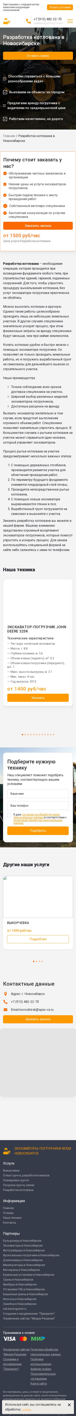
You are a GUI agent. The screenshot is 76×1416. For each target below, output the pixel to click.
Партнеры (11, 1233)
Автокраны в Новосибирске (21, 1269)
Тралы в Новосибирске (18, 1279)
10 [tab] (48, 734)
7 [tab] (39, 734)
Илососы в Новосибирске (19, 1299)
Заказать (38, 698)
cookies (26, 1409)
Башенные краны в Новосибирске (25, 1294)
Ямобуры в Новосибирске (20, 1284)
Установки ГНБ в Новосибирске (24, 1289)
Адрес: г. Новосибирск (28, 994)
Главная (9, 136)
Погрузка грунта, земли (18, 1185)
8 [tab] (42, 734)
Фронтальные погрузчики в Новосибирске (31, 1255)
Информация (14, 1201)
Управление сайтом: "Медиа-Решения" (29, 1318)
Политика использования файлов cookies (41, 1364)
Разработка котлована (18, 1190)
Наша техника (12, 1217)
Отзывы (8, 1212)
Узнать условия (60, 7)
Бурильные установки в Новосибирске (28, 1274)
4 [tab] (31, 734)
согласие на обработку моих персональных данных (36, 816)
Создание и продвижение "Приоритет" (12, 1364)
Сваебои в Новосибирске (19, 1304)
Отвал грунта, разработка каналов (26, 1175)
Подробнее (38, 939)
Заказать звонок (38, 226)
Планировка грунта (16, 1180)
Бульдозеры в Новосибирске (22, 1240)
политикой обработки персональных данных (37, 822)
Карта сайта (39, 1383)
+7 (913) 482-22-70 (48, 19)
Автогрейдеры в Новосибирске (24, 1250)
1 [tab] (22, 734)
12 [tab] (53, 734)
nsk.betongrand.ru (14, 1308)
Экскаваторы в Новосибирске (23, 1245)
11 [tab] (50, 734)
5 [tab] (33, 734)
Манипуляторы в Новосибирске (24, 1265)
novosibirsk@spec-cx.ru (36, 1010)
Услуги (8, 1163)
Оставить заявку (38, 55)
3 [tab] (28, 734)
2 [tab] (25, 734)
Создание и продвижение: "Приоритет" (29, 1313)
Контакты (9, 1222)
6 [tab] (36, 734)
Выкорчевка (11, 1170)
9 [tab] (45, 734)
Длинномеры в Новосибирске (23, 1260)
